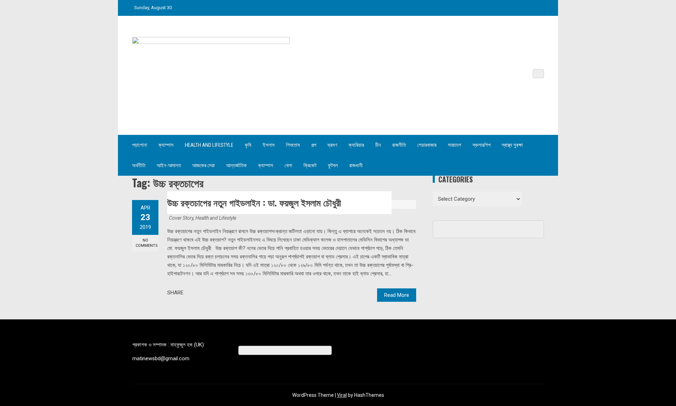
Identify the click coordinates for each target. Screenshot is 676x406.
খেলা (288, 165)
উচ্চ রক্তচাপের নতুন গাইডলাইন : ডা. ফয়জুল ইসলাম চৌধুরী (254, 202)
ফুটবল (333, 165)
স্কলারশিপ (481, 145)
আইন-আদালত (169, 165)
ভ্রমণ (332, 145)
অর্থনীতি (138, 165)
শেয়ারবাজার (427, 145)
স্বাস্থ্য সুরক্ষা (512, 145)
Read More (396, 295)
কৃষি (248, 145)
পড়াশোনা (139, 145)
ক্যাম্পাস (166, 145)
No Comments (147, 243)
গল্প (313, 145)
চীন (378, 145)
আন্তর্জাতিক (236, 165)
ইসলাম (269, 145)
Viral (342, 395)
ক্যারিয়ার (356, 145)
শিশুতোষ (293, 145)
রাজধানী (356, 165)
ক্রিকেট (310, 165)
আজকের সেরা (203, 165)
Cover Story (181, 218)
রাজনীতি (399, 145)
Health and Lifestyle (209, 145)
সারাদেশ (454, 145)
